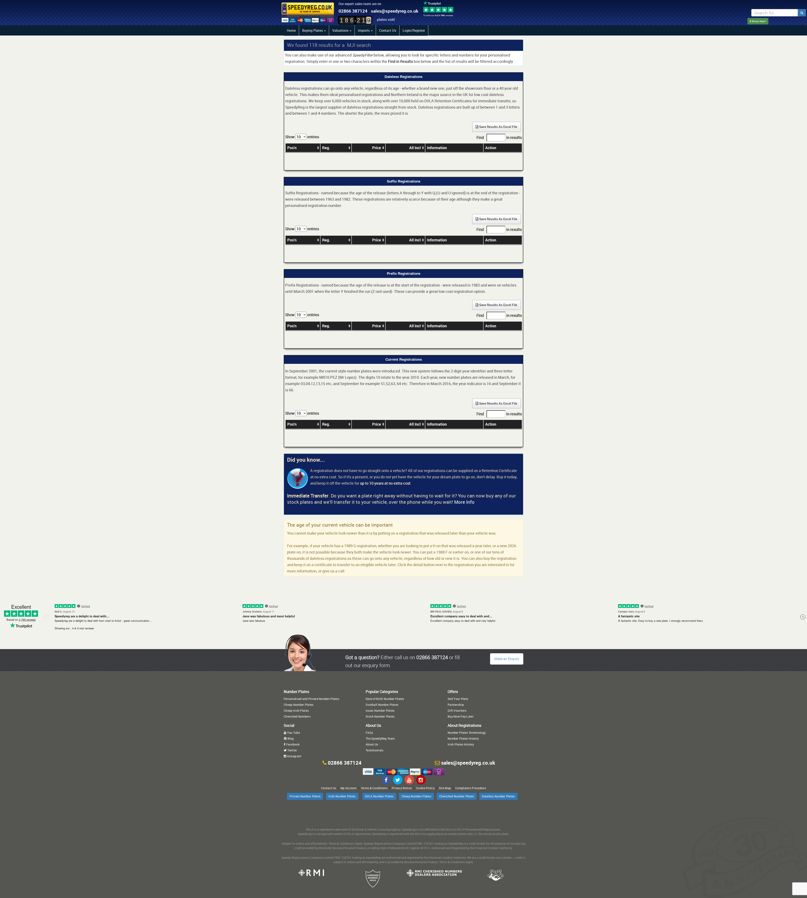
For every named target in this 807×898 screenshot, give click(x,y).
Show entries (302, 136)
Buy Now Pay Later (461, 716)
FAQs (369, 733)
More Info (464, 502)
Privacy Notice (402, 788)
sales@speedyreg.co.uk (394, 11)
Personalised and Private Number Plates (311, 699)
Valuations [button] (340, 30)
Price (376, 147)
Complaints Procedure (470, 788)
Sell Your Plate (458, 699)
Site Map (445, 788)
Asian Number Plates (380, 711)
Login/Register (414, 30)
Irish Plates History (461, 744)
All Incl (415, 147)
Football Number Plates (382, 705)
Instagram (293, 756)
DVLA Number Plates (379, 796)
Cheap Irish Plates (296, 711)
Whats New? (758, 21)
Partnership (456, 705)
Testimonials (374, 750)
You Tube (293, 733)
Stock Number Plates (380, 716)
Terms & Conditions (374, 788)
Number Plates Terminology (467, 733)
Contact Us (387, 30)
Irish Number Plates (342, 796)
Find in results (499, 137)
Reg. (326, 147)
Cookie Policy (425, 788)
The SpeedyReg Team (380, 738)
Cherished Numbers (297, 716)
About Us (372, 744)
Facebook (292, 744)
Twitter (291, 750)
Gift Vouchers (457, 711)
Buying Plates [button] (313, 30)
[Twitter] (397, 780)
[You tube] (409, 780)
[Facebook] (386, 780)
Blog (290, 738)
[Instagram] (421, 780)
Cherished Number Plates (456, 796)
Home (291, 30)
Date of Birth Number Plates (385, 699)
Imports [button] (364, 30)
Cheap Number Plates (298, 705)
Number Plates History (463, 738)
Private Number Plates (305, 796)
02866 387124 (353, 11)
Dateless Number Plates (498, 796)
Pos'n (292, 147)
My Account (348, 788)
